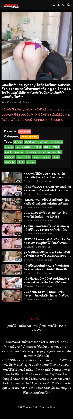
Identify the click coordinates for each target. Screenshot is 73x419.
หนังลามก (25, 325)
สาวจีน (56, 146)
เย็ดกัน (56, 157)
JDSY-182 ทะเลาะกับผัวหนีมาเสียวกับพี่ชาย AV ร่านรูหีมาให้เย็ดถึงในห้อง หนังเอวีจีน (47, 243)
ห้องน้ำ (20, 157)
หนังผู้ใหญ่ (39, 325)
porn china (56, 141)
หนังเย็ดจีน (31, 152)
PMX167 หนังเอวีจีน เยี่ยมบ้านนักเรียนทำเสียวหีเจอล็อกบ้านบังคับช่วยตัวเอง (46, 201)
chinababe (30, 141)
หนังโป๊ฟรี (9, 157)
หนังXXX (36, 330)
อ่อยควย (46, 157)
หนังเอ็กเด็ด (44, 152)
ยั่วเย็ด (47, 146)
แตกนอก (31, 162)
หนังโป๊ (52, 325)
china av (18, 141)
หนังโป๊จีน (33, 136)
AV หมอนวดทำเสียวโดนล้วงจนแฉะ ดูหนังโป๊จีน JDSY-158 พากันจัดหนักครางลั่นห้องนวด (46, 229)
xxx (18, 146)
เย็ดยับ (21, 162)
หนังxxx (19, 152)
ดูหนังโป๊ (11, 325)
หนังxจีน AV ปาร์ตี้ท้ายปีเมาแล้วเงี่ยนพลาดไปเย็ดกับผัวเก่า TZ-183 (45, 214)
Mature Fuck (31, 407)
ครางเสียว (27, 146)
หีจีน (28, 157)
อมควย (36, 157)
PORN (24, 136)
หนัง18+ (9, 152)
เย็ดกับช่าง (10, 162)
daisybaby (25, 131)
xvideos (9, 146)
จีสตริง (37, 146)
